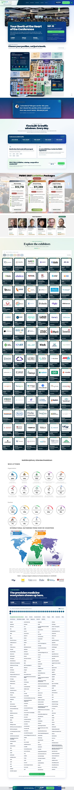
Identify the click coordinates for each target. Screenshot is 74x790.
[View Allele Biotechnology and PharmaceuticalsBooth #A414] (7, 278)
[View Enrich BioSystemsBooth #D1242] (7, 319)
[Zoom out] (71, 95)
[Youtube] (64, 788)
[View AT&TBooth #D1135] (54, 278)
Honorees (37, 2)
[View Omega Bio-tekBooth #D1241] (31, 388)
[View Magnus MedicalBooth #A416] (66, 347)
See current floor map (50, 37)
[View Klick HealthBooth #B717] (43, 347)
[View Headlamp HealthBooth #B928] (19, 333)
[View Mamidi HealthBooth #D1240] (7, 360)
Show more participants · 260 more (37, 774)
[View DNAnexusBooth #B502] (66, 305)
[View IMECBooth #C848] (43, 333)
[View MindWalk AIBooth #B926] (54, 360)
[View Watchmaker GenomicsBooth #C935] (31, 443)
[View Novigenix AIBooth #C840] (7, 388)
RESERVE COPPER (56, 209)
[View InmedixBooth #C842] (66, 333)
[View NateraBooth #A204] (43, 374)
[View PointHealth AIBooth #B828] (31, 402)
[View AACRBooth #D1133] (31, 264)
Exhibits (42, 2)
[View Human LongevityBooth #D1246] (31, 333)
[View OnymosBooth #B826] (54, 388)
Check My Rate (61, 163)
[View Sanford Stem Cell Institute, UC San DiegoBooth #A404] (31, 416)
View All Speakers (62, 216)
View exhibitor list (57, 37)
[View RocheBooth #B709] (19, 416)
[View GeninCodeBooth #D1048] (66, 319)
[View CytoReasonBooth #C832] (19, 305)
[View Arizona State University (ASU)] (43, 278)
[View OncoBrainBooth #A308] (43, 388)
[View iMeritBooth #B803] (54, 333)
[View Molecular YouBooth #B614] (7, 374)
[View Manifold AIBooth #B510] (19, 360)
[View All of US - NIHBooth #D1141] (66, 264)
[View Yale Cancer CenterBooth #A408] (54, 443)
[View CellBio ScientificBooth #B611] (31, 292)
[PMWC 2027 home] (8, 2)
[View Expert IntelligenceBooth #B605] (19, 319)
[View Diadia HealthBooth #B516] (43, 305)
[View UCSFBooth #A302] (66, 429)
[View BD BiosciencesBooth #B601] (66, 278)
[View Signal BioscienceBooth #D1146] (54, 416)
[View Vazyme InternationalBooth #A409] (19, 443)
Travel (46, 2)
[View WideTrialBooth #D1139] (43, 443)
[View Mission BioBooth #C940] (66, 360)
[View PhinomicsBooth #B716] (19, 402)
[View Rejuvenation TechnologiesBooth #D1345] (7, 416)
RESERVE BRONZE (37, 209)
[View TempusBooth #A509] (31, 429)
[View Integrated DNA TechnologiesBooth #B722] (19, 347)
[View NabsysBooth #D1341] (31, 374)
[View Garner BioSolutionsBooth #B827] (43, 319)
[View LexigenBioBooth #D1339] (54, 347)
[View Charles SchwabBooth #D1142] (54, 292)
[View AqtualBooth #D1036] (31, 278)
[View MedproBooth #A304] (31, 360)
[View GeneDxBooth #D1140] (54, 319)
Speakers (32, 2)
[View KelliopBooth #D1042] (31, 347)
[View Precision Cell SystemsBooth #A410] (43, 402)
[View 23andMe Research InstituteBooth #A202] (19, 264)
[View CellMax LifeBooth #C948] (43, 292)
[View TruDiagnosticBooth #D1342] (54, 429)
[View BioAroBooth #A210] (7, 292)
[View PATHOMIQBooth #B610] (66, 388)
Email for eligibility (20, 190)
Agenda (27, 2)
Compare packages (61, 47)
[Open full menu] (71, 2)
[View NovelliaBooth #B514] (66, 374)
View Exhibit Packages (56, 31)
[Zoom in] (71, 94)
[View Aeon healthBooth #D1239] (43, 264)
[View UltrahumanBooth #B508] (7, 443)
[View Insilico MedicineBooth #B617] (7, 347)
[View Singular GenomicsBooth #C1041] (66, 416)
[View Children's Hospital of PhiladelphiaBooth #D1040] (66, 292)
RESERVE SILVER (17, 209)
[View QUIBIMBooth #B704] (54, 402)
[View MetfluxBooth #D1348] (43, 360)
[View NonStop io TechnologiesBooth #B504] (54, 374)
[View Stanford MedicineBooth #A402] (19, 429)
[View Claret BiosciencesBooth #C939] (7, 305)
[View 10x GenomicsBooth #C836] (7, 264)
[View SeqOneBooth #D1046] (43, 416)
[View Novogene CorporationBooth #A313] (19, 388)
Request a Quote (56, 34)
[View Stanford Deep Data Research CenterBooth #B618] (7, 429)
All (10, 611)
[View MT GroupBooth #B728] (19, 374)
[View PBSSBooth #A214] (7, 402)
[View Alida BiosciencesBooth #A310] (54, 264)
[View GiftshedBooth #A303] (7, 333)
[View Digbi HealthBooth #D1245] (54, 305)
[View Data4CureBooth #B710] (31, 305)
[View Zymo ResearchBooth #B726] (66, 443)
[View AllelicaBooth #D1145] (19, 278)
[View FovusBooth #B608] (31, 319)
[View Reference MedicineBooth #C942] (66, 402)
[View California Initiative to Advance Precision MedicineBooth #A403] (19, 292)
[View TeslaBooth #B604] (43, 429)
